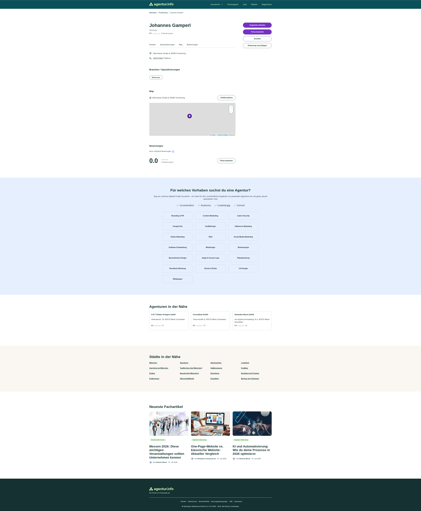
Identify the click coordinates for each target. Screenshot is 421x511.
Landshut (245, 363)
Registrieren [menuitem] (267, 4)
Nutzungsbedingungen (219, 501)
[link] (168, 320)
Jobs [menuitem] (245, 4)
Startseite (152, 13)
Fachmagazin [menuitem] (232, 4)
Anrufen (257, 39)
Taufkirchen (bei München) (191, 368)
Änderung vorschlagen (257, 45)
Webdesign (156, 77)
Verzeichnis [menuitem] (215, 4)
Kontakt (183, 501)
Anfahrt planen (226, 98)
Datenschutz (192, 501)
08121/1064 (158, 58)
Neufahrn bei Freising (250, 373)
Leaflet (213, 135)
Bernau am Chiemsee (250, 379)
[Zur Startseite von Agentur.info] (161, 4)
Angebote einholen (257, 25)
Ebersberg (214, 373)
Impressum (238, 501)
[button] (189, 116)
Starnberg (184, 363)
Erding (152, 373)
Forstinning (163, 13)
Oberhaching (215, 363)
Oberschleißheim (187, 379)
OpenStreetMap (223, 135)
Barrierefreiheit (204, 501)
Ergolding (214, 379)
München (153, 363)
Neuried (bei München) (189, 373)
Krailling (244, 368)
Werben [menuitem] (254, 4)
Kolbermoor (154, 379)
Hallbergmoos (216, 368)
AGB (230, 501)
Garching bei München (158, 368)
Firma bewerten (226, 161)
